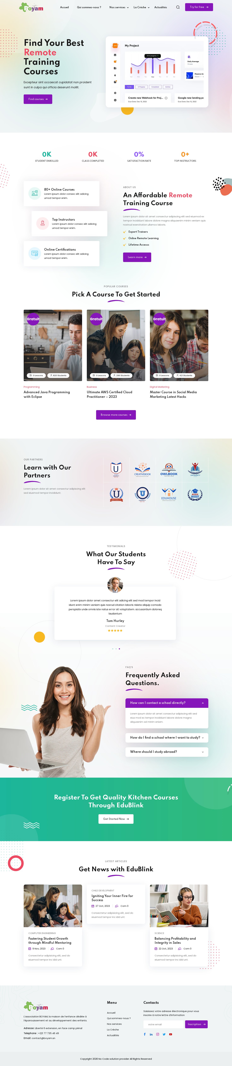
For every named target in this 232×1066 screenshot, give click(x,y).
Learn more (135, 257)
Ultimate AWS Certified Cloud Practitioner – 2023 (109, 395)
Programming (32, 386)
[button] (112, 648)
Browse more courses (114, 415)
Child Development (103, 890)
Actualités (160, 7)
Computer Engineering (42, 933)
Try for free (197, 7)
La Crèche (140, 7)
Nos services (117, 7)
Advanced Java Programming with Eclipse (47, 395)
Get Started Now (114, 819)
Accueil (64, 7)
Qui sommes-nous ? (89, 7)
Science (159, 933)
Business (92, 386)
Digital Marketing (159, 386)
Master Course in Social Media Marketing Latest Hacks (173, 395)
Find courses (36, 99)
